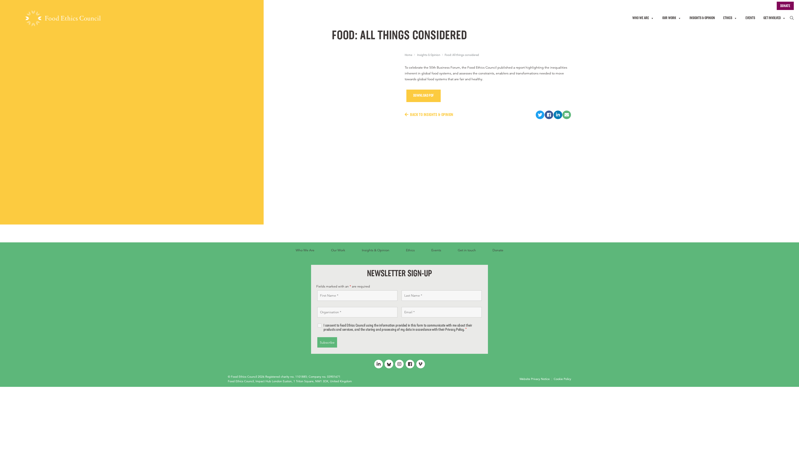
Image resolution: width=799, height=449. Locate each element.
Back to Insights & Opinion (431, 115)
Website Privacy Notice (535, 379)
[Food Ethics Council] (63, 18)
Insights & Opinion (428, 55)
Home (408, 55)
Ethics (410, 250)
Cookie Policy (562, 379)
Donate (498, 250)
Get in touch (467, 250)
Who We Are (305, 250)
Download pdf (423, 96)
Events (436, 250)
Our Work (338, 250)
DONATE (785, 6)
